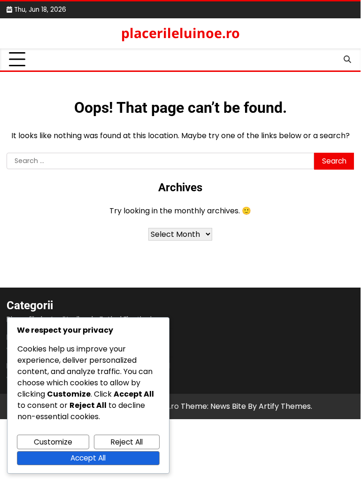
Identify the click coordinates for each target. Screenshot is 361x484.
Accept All (88, 458)
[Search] (347, 60)
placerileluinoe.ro (180, 33)
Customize (53, 442)
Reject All (127, 442)
